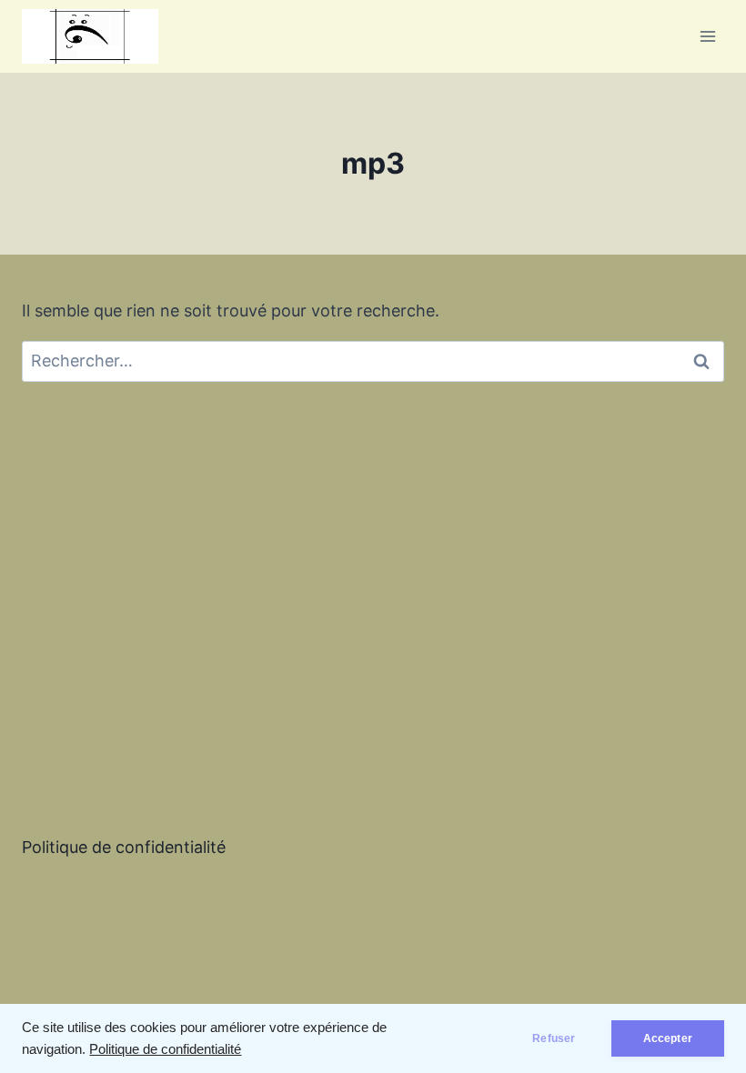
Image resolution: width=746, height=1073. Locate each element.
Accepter (667, 1038)
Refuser (553, 1038)
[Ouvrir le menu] (707, 36)
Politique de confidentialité (165, 1049)
